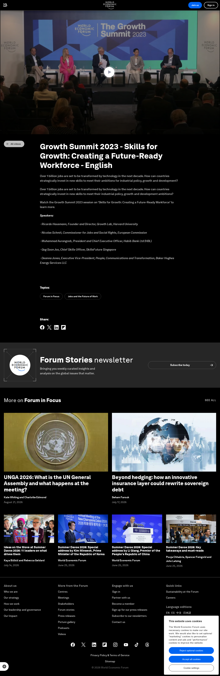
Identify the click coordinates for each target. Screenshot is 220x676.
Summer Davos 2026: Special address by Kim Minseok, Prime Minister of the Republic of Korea (81, 550)
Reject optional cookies (191, 650)
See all (210, 400)
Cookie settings (191, 668)
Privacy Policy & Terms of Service (110, 655)
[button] (110, 72)
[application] (110, 72)
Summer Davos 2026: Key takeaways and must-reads (185, 548)
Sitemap (110, 661)
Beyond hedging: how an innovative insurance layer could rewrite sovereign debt (160, 483)
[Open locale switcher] (4, 666)
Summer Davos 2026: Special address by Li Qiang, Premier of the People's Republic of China (136, 550)
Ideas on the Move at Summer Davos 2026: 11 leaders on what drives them (25, 550)
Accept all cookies (191, 659)
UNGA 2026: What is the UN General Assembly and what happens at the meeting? (47, 483)
